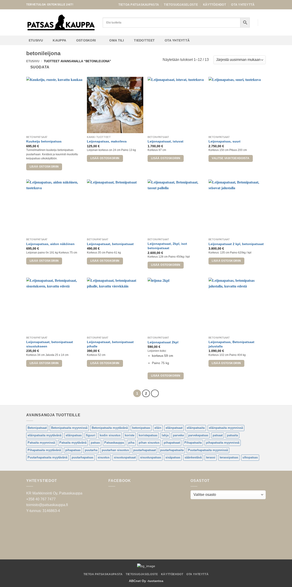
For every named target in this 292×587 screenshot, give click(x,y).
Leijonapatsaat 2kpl (163, 342)
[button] (263, 23)
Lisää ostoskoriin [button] (44, 166)
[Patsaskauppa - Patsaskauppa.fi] (61, 22)
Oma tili (116, 40)
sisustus (104, 457)
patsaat (218, 435)
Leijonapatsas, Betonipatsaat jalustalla (231, 344)
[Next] (155, 393)
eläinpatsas (74, 435)
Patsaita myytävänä (72, 442)
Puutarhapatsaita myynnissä (208, 450)
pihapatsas (73, 450)
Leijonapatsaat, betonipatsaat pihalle (110, 344)
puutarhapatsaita (172, 450)
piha (131, 442)
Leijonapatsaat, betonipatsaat (110, 244)
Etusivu (36, 40)
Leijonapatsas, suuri (224, 141)
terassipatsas (229, 457)
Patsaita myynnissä (41, 442)
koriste (129, 435)
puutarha (91, 450)
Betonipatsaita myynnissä (69, 427)
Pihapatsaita (193, 442)
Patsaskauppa (114, 442)
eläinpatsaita (196, 427)
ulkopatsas (250, 457)
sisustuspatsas (150, 457)
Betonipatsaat (37, 427)
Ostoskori (86, 40)
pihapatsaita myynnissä (222, 442)
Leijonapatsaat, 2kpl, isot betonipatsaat (167, 246)
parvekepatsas (198, 435)
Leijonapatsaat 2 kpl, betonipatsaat (236, 244)
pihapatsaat (172, 442)
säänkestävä (193, 457)
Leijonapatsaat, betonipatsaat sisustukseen (49, 344)
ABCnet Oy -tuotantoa (146, 581)
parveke (178, 435)
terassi (210, 457)
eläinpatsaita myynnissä (226, 427)
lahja (165, 435)
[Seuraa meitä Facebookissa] (259, 4)
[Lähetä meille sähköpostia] (263, 4)
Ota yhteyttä (242, 4)
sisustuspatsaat (125, 457)
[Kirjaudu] (252, 23)
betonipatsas (141, 427)
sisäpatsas (172, 457)
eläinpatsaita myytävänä (44, 435)
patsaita (232, 435)
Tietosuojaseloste (181, 4)
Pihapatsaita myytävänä (44, 450)
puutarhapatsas (82, 457)
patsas (95, 442)
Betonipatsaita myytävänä (110, 427)
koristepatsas (148, 435)
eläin (157, 427)
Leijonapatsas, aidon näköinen (50, 244)
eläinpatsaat (174, 427)
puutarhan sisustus (115, 450)
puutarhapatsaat (144, 450)
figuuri (90, 435)
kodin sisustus (110, 435)
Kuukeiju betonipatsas (44, 141)
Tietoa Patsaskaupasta (138, 4)
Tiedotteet (144, 40)
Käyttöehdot (214, 4)
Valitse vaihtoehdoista (230, 158)
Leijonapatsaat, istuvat (165, 141)
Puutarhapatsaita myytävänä (47, 457)
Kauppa (59, 40)
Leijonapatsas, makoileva (107, 141)
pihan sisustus (149, 442)
